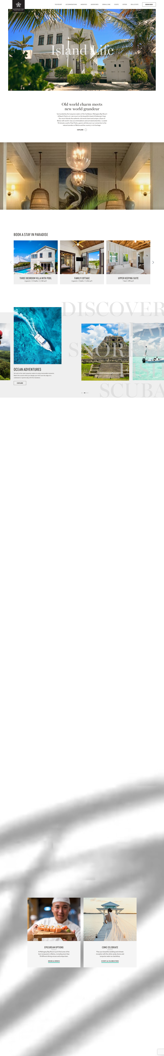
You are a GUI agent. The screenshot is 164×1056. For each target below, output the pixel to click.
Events (116, 4)
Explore (80, 130)
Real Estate (134, 4)
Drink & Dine (106, 4)
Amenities (84, 4)
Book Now (149, 4)
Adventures (95, 4)
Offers (125, 4)
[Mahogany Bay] (18, 4)
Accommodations (71, 4)
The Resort (58, 4)
